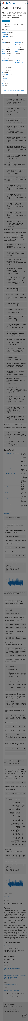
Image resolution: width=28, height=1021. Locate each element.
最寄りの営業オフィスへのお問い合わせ (14, 90)
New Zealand (5, 74)
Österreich (17, 47)
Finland (3, 51)
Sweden (17, 51)
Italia (3, 58)
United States (5, 36)
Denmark (4, 44)
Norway (17, 44)
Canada (4, 34)
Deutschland (5, 47)
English (18, 58)
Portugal (17, 49)
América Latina (5, 32)
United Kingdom (19, 62)
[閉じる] (26, 3)
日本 (3, 83)
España (3, 49)
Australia (4, 70)
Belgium (4, 42)
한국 (3, 85)
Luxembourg (5, 60)
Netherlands (18, 42)
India (3, 72)
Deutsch (18, 55)
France (3, 53)
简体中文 (5, 78)
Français (18, 60)
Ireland (3, 55)
